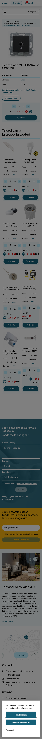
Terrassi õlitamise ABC (19, 587)
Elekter (16, 21)
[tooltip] (30, 111)
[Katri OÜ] (5, 3)
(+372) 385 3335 (13, 675)
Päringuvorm (11, 98)
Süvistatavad (28, 23)
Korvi (22, 118)
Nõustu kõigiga (21, 714)
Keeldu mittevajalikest (21, 722)
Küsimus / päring (8, 443)
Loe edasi (9, 621)
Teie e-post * (7, 461)
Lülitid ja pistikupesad (11, 23)
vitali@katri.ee (12, 679)
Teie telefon (6, 472)
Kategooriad (33, 12)
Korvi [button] (12, 197)
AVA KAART (21, 655)
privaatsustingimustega (27, 484)
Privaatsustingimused (16, 698)
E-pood (6, 21)
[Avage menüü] (38, 3)
